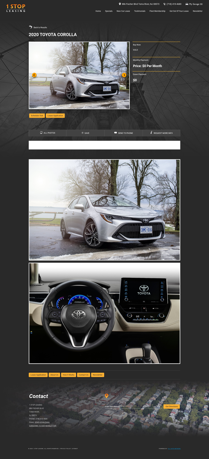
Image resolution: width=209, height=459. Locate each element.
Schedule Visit (37, 115)
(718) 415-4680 (41, 419)
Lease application (55, 115)
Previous (34, 75)
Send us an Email (42, 422)
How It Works (68, 375)
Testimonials (139, 11)
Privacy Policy (65, 448)
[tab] (161, 133)
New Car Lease (123, 11)
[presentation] (161, 133)
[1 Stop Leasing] (16, 8)
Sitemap (75, 448)
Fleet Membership (157, 11)
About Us (54, 375)
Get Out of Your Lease (179, 11)
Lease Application (38, 375)
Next (124, 75)
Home (98, 11)
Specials (108, 11)
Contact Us (83, 375)
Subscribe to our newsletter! (42, 426)
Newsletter (197, 11)
